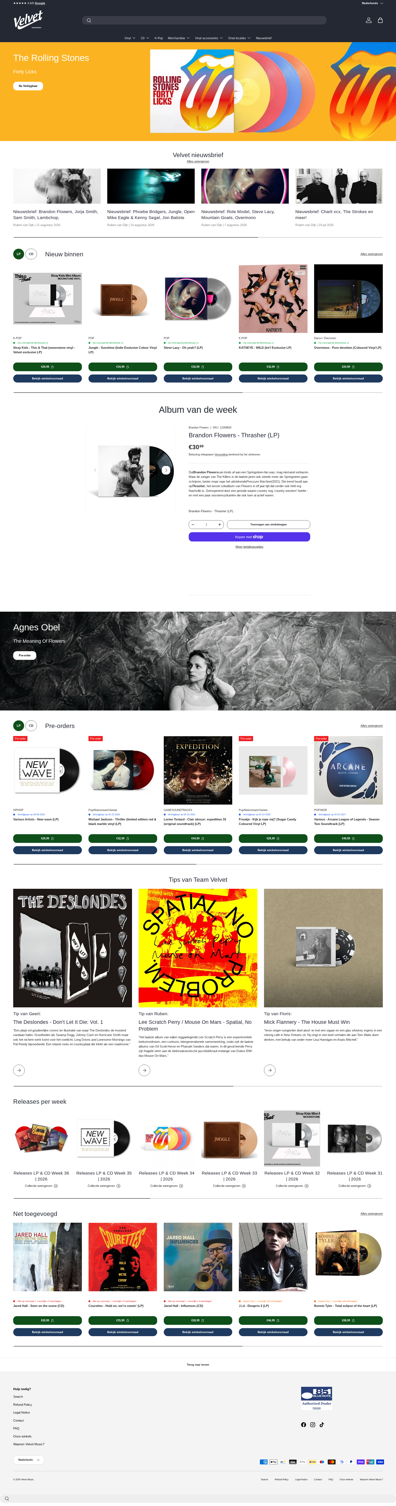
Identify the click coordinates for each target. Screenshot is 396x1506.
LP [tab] (19, 254)
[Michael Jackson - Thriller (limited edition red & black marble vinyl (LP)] (122, 770)
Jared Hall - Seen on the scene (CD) (38, 1306)
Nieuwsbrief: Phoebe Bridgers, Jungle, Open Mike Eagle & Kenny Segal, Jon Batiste (151, 214)
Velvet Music (27, 1479)
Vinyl (128, 38)
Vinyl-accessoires (206, 38)
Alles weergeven (198, 161)
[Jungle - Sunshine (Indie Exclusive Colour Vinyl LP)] (122, 298)
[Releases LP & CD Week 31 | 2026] (355, 1139)
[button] (380, 20)
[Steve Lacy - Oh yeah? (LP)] (198, 298)
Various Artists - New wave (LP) (36, 819)
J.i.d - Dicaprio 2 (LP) (254, 1306)
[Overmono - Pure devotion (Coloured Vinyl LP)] (348, 298)
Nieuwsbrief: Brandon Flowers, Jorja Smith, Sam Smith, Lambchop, (55, 214)
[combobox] (204, 20)
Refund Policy (22, 1404)
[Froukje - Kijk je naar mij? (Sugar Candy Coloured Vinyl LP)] (273, 770)
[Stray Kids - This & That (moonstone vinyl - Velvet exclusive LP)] (47, 298)
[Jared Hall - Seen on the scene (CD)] (47, 1257)
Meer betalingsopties (249, 546)
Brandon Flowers (199, 427)
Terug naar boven (198, 1364)
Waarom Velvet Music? (28, 1444)
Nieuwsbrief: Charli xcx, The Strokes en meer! (334, 214)
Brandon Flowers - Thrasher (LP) (234, 435)
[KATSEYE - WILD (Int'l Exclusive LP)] (273, 298)
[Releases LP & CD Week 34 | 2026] (167, 1139)
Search (18, 1396)
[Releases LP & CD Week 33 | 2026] (229, 1139)
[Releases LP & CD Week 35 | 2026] (104, 1139)
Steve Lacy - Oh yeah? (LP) (183, 347)
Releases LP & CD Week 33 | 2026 (229, 1176)
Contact (18, 1420)
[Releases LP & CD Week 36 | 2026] (41, 1139)
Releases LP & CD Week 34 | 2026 (166, 1176)
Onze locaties (237, 38)
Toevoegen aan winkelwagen (268, 524)
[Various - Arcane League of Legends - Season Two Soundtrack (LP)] (348, 770)
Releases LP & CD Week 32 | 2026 (292, 1176)
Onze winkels (22, 1436)
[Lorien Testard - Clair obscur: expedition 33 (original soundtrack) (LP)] (198, 770)
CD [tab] (31, 254)
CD (143, 38)
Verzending (221, 454)
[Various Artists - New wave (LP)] (47, 770)
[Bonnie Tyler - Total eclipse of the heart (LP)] (348, 1257)
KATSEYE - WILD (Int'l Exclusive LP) (265, 347)
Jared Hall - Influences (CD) (183, 1306)
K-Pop (159, 38)
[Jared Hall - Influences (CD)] (198, 1257)
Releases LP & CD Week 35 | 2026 (104, 1176)
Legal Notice (21, 1412)
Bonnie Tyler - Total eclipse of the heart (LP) (345, 1306)
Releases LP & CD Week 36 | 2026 (41, 1176)
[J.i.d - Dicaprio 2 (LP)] (273, 1257)
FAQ (16, 1428)
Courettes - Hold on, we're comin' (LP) (116, 1306)
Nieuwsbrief (264, 38)
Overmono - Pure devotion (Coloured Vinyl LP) (347, 347)
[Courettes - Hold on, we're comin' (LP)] (122, 1257)
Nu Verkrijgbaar (29, 85)
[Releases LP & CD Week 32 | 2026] (292, 1139)
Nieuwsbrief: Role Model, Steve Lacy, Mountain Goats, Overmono (238, 214)
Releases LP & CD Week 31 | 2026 (355, 1176)
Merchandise (176, 38)
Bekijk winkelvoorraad (47, 378)
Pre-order (25, 655)
